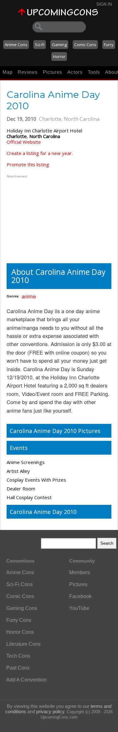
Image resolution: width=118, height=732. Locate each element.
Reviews (28, 72)
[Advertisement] (46, 218)
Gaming (59, 44)
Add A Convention (26, 679)
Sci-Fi (39, 44)
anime (29, 296)
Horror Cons (20, 632)
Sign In (104, 4)
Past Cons (18, 668)
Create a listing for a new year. (40, 153)
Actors (75, 72)
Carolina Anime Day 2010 (43, 512)
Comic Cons (85, 44)
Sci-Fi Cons (19, 584)
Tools (94, 72)
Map (8, 72)
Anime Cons (16, 44)
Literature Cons (23, 644)
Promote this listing (28, 164)
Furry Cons (18, 620)
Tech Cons (18, 656)
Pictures (52, 72)
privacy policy (50, 711)
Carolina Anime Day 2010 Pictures (55, 431)
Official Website (24, 142)
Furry (109, 44)
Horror (59, 56)
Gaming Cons (21, 608)
